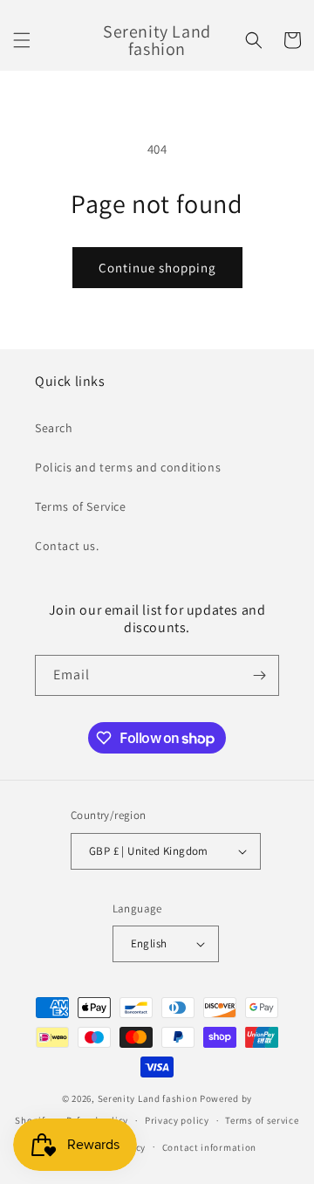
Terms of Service (80, 506)
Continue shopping (157, 267)
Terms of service (261, 1120)
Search (54, 428)
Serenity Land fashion (148, 1098)
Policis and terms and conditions (128, 467)
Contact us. (67, 546)
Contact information (209, 1147)
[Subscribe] (259, 675)
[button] (22, 40)
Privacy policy (177, 1120)
